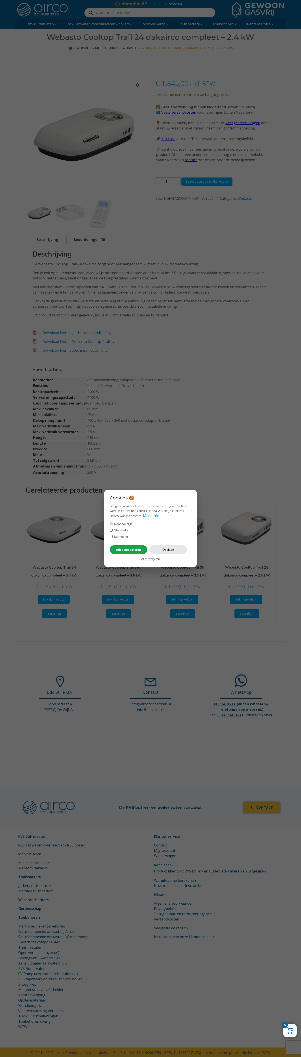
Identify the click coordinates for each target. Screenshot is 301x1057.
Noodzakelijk (122, 524)
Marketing (120, 536)
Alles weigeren (150, 559)
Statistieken (121, 530)
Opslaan (168, 549)
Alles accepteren (128, 549)
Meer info (151, 515)
